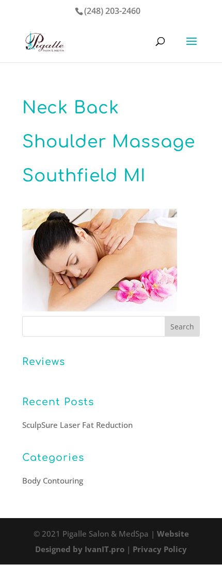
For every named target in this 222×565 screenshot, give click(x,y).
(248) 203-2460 (112, 10)
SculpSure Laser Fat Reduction (77, 425)
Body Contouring (52, 480)
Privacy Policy (160, 549)
